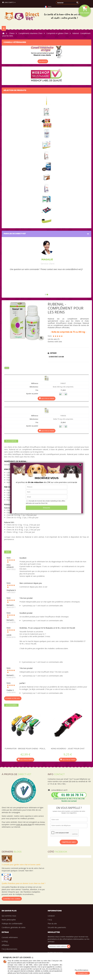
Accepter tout (82, 973)
